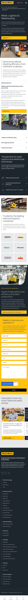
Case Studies (6, 533)
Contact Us (5, 570)
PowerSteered (6, 508)
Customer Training (7, 579)
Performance (6, 484)
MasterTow (5, 498)
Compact (5, 482)
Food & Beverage (6, 556)
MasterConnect (6, 583)
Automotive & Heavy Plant (9, 544)
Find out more (6, 111)
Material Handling (7, 526)
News (4, 567)
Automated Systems (7, 515)
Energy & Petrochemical (8, 549)
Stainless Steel (6, 512)
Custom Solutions (7, 517)
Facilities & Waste (7, 554)
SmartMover (5, 493)
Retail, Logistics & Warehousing (10, 551)
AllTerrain (5, 505)
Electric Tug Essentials (8, 524)
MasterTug (5, 496)
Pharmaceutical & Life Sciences (10, 547)
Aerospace (5, 542)
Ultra (4, 487)
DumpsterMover (6, 501)
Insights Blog (6, 535)
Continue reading (7, 438)
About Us (5, 565)
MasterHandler (6, 503)
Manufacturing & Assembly (9, 558)
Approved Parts (6, 581)
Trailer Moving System (8, 510)
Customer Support (7, 576)
